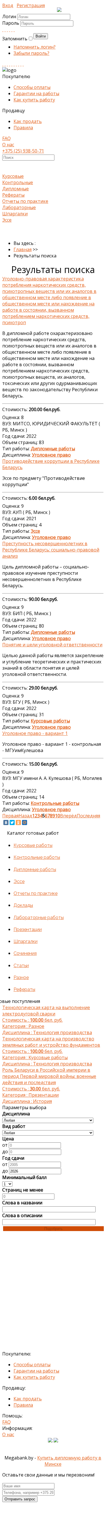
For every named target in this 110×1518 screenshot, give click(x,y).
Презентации (28, 929)
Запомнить (14, 39)
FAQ (6, 138)
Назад (25, 816)
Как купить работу (34, 100)
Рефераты (13, 195)
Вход (7, 5)
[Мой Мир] (24, 822)
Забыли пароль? (31, 53)
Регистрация (31, 5)
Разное (21, 977)
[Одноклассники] (18, 822)
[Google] (9, 29)
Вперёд (68, 816)
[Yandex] (18, 64)
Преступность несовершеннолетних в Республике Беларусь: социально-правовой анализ (50, 549)
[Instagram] (9, 64)
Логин (9, 16)
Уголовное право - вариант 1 (35, 733)
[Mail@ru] (11, 29)
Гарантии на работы (36, 93)
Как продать (28, 121)
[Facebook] (7, 29)
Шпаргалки (15, 214)
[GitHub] (20, 64)
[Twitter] (14, 29)
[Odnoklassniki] (5, 29)
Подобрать (53, 1229)
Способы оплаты (32, 87)
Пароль (11, 23)
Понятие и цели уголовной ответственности (52, 645)
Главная (23, 249)
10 (57, 816)
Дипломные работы (35, 869)
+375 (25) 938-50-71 (23, 151)
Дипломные (15, 189)
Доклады (23, 905)
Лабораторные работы (39, 917)
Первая (10, 816)
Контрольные (17, 182)
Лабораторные (19, 207)
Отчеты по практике (25, 201)
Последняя (88, 816)
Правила (23, 127)
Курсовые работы (33, 845)
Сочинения (25, 953)
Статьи (21, 965)
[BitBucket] (23, 64)
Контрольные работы (37, 857)
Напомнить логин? (35, 47)
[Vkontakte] (2, 29)
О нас (8, 144)
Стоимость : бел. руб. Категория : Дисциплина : (47, 1020)
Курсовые (13, 176)
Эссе (7, 220)
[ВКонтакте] (5, 822)
